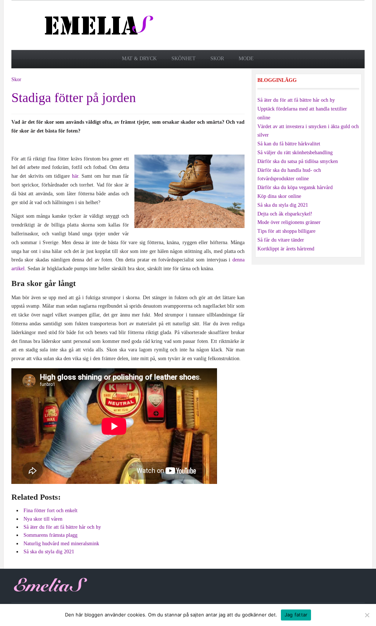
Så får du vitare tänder (280, 240)
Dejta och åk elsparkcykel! (284, 214)
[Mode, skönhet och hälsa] (99, 25)
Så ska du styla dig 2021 (282, 205)
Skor (217, 58)
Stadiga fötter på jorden (73, 97)
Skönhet (183, 58)
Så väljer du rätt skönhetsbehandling (295, 152)
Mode (246, 58)
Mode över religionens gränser (289, 222)
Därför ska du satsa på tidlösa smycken (297, 161)
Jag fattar (296, 615)
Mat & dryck (139, 58)
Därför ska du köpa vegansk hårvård (295, 187)
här (75, 176)
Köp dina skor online (279, 196)
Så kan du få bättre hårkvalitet (288, 143)
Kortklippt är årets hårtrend (285, 249)
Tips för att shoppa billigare (286, 231)
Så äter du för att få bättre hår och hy (296, 100)
